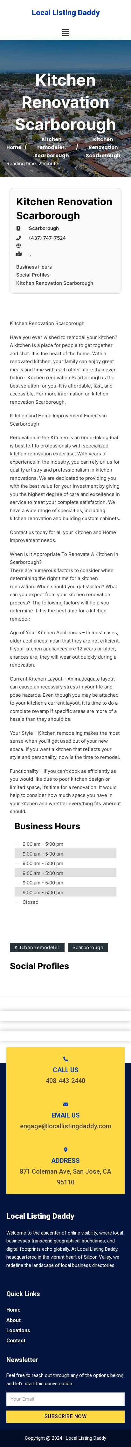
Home (13, 147)
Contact (15, 1341)
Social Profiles (33, 275)
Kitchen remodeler (37, 947)
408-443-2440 (65, 1081)
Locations (18, 1330)
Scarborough (51, 155)
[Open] (65, 33)
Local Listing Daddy (66, 12)
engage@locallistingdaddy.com (65, 1126)
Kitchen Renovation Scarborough (54, 283)
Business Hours (34, 267)
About (13, 1320)
